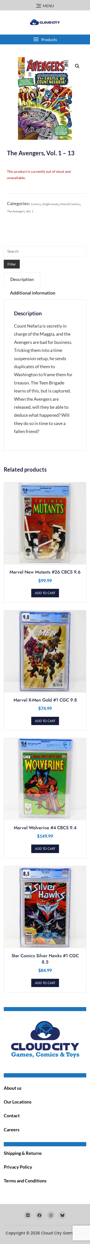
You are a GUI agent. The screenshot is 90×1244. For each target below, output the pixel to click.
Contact (12, 1115)
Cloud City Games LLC (63, 1233)
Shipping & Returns (23, 1153)
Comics (35, 204)
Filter (12, 264)
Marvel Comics (70, 204)
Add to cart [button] (45, 593)
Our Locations (18, 1101)
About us (13, 1088)
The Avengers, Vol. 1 (20, 211)
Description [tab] (22, 279)
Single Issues (50, 204)
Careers (12, 1129)
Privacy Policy (18, 1167)
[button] (45, 39)
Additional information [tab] (32, 293)
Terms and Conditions (25, 1180)
